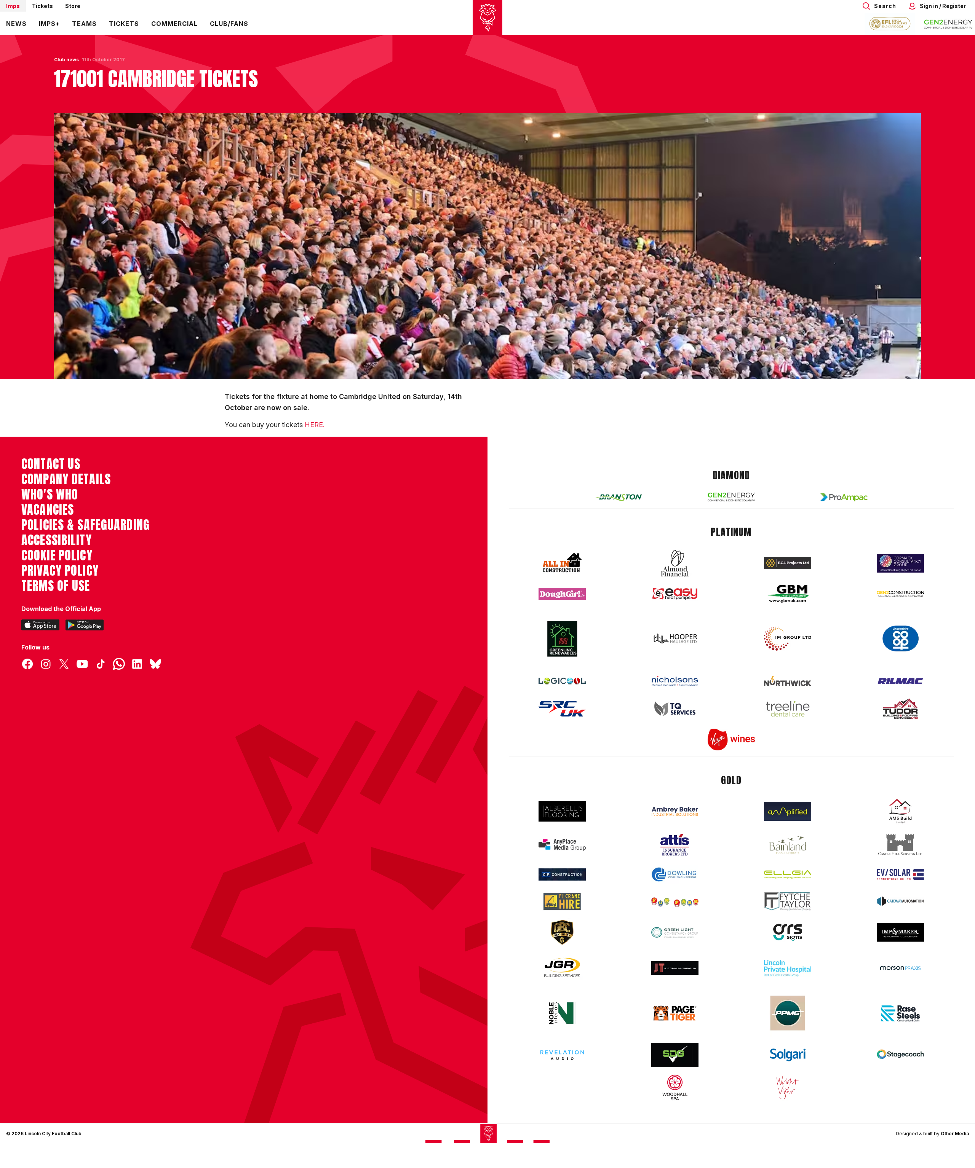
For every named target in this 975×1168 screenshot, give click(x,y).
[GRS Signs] (787, 932)
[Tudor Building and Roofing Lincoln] (900, 709)
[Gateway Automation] (900, 901)
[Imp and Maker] (900, 932)
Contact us (50, 464)
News (16, 23)
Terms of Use (55, 586)
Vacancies (47, 510)
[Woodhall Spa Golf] (674, 1087)
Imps (13, 6)
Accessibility (56, 540)
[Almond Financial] (674, 563)
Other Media (955, 1133)
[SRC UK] (562, 709)
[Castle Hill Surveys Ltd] (900, 844)
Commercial (174, 23)
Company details (66, 479)
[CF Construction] (562, 874)
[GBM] (787, 594)
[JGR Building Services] (562, 968)
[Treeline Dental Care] (787, 708)
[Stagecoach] (900, 1055)
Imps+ (49, 23)
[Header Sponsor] (948, 23)
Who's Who (49, 494)
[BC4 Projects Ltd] (787, 563)
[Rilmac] (900, 681)
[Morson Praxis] (900, 968)
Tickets (42, 6)
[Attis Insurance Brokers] (674, 844)
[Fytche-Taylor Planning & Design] (787, 901)
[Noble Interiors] (562, 1013)
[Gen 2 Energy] (731, 497)
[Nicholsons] (674, 681)
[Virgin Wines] (731, 739)
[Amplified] (787, 811)
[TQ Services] (674, 708)
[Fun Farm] (674, 901)
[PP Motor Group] (787, 1013)
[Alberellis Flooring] (562, 811)
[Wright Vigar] (787, 1087)
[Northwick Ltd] (787, 681)
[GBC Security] (562, 932)
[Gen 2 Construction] (900, 594)
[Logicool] (562, 681)
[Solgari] (787, 1055)
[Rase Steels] (900, 1013)
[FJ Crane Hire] (562, 901)
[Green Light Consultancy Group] (674, 932)
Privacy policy (60, 571)
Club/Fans (229, 23)
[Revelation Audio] (562, 1055)
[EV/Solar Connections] (900, 874)
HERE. (315, 425)
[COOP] (900, 638)
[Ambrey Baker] (674, 811)
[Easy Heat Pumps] (674, 594)
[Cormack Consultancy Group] (900, 563)
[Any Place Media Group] (562, 845)
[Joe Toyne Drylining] (674, 968)
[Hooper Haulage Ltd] (674, 638)
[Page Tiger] (674, 1013)
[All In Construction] (562, 563)
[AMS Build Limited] (900, 811)
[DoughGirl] (562, 594)
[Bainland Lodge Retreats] (787, 845)
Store (72, 6)
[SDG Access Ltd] (674, 1055)
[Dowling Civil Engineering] (674, 874)
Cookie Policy (57, 555)
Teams (84, 23)
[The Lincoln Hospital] (787, 968)
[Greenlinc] (562, 638)
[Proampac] (844, 497)
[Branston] (618, 497)
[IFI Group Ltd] (787, 639)
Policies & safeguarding (85, 525)
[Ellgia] (787, 874)
